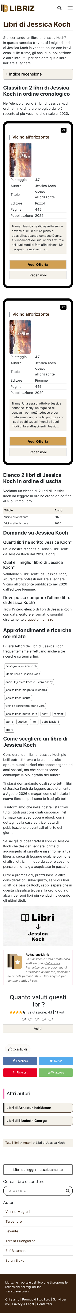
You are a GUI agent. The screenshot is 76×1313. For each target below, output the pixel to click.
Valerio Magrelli (17, 1211)
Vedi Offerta (38, 264)
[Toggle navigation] (70, 8)
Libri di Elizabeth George (27, 1120)
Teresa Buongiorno (20, 1241)
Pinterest (21, 1072)
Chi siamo (12, 1299)
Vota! (38, 1028)
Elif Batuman (15, 1251)
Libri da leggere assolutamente (38, 1169)
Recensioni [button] (38, 275)
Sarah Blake (14, 1260)
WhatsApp (57, 1072)
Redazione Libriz (37, 954)
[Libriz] (18, 8)
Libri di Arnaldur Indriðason (29, 1108)
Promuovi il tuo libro (36, 1299)
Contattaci (44, 1304)
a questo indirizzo (39, 619)
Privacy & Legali (23, 1304)
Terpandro (13, 1221)
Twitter (57, 1060)
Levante (11, 1231)
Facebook (21, 1060)
